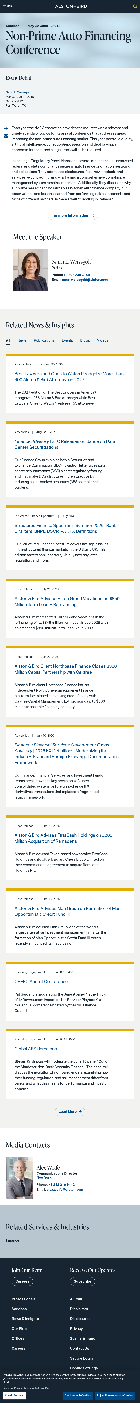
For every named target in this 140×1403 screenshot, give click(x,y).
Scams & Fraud (82, 1339)
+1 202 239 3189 (77, 275)
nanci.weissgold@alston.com (85, 280)
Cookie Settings (84, 1368)
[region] (70, 1386)
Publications (44, 340)
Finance (13, 1240)
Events (67, 340)
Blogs (85, 340)
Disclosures (80, 1319)
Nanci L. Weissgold (72, 261)
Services (19, 1309)
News (22, 340)
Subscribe (82, 1281)
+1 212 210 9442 (61, 1184)
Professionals (24, 1299)
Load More (68, 1112)
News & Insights (25, 1319)
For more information (70, 215)
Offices (18, 1339)
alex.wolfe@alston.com (65, 1189)
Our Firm (19, 1329)
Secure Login (81, 1358)
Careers (19, 1348)
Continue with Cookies (78, 1395)
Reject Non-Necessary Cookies (115, 1395)
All (8, 340)
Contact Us (79, 1348)
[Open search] (135, 6)
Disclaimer (79, 1309)
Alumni (76, 1299)
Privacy (76, 1329)
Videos (102, 340)
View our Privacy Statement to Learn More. (28, 1388)
